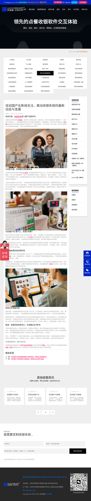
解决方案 (51, 9)
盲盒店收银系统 (28, 91)
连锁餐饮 (74, 205)
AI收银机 (61, 82)
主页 (70, 51)
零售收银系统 (78, 77)
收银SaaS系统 (29, 68)
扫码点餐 (74, 139)
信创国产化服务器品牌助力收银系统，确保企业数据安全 (29, 357)
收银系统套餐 (76, 109)
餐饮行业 (78, 64)
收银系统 (45, 59)
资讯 (69, 9)
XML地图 (49, 494)
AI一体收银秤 (28, 82)
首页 (24, 9)
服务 (58, 9)
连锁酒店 (74, 210)
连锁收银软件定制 (12, 73)
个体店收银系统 (12, 82)
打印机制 (74, 149)
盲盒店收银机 (12, 91)
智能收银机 (62, 68)
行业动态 (28, 59)
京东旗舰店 (83, 2)
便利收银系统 (78, 73)
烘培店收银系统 (45, 86)
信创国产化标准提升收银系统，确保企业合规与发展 (27, 359)
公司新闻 (11, 59)
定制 (50, 264)
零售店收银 (62, 77)
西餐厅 (74, 200)
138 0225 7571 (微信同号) (37, 2)
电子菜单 (74, 144)
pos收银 (25, 173)
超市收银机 (29, 77)
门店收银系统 (45, 77)
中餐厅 (74, 195)
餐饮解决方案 (76, 114)
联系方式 (84, 9)
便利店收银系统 (45, 91)
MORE (45, 412)
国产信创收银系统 (82, 51)
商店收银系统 (12, 77)
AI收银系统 (12, 86)
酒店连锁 (11, 64)
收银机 (62, 59)
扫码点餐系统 (78, 68)
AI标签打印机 (45, 82)
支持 (63, 9)
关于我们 (76, 9)
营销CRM (75, 129)
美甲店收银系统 (78, 86)
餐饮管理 (45, 64)
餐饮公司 (61, 64)
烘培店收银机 (28, 86)
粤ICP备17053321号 (29, 490)
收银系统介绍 (76, 104)
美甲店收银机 (62, 86)
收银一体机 (45, 68)
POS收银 (28, 64)
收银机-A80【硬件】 (78, 158)
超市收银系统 (62, 73)
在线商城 (74, 153)
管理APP (74, 134)
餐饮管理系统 (12, 68)
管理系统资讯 (28, 73)
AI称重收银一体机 (79, 82)
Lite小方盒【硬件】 (78, 177)
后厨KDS (74, 124)
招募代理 (58, 2)
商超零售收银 (41, 9)
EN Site (74, 2)
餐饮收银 (32, 9)
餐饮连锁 (78, 59)
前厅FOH (74, 119)
